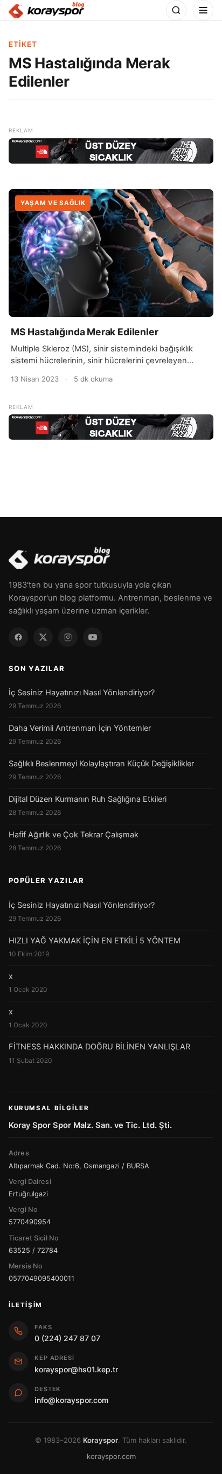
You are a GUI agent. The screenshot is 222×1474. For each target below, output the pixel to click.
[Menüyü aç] (203, 10)
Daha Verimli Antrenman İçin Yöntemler (80, 728)
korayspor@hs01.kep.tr (76, 1369)
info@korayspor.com (71, 1400)
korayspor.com (111, 1456)
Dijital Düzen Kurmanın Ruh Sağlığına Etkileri (87, 799)
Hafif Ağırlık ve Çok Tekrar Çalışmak (73, 835)
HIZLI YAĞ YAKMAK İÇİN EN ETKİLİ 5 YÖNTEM (95, 941)
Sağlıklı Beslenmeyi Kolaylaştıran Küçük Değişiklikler (101, 763)
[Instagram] (68, 637)
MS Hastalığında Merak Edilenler (84, 331)
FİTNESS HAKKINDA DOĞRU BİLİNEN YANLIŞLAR (99, 1047)
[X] (43, 637)
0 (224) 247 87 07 (67, 1338)
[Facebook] (18, 637)
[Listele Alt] (111, 427)
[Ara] (176, 10)
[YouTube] (92, 637)
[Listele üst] (111, 151)
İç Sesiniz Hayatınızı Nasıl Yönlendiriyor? (82, 692)
